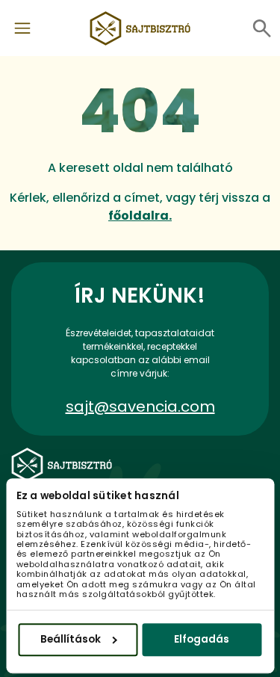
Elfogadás (201, 639)
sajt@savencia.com (140, 406)
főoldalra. (140, 215)
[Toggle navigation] (22, 28)
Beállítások (70, 639)
